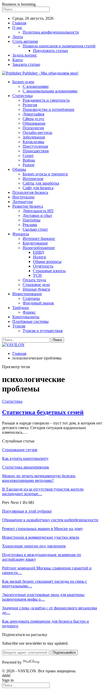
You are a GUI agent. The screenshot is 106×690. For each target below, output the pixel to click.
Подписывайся (64, 652)
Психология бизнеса (30, 192)
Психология (33, 128)
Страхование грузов (19, 450)
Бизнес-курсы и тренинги (45, 174)
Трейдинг (20, 307)
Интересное (33, 178)
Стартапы (31, 298)
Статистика (22, 95)
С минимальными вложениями (50, 91)
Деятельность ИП (38, 211)
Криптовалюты (25, 317)
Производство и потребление (48, 109)
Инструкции (23, 197)
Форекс (29, 312)
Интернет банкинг (39, 238)
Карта (17, 60)
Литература (22, 201)
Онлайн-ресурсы (37, 132)
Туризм (18, 326)
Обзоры (19, 169)
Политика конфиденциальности (51, 32)
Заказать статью (26, 64)
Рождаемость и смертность (46, 100)
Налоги (39, 257)
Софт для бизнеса (38, 188)
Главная (19, 23)
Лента (17, 37)
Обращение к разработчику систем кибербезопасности (50, 520)
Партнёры (31, 220)
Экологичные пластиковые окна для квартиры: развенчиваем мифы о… (43, 596)
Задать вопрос (24, 55)
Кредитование (35, 243)
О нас (17, 27)
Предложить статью (50, 50)
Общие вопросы (47, 261)
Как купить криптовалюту (25, 458)
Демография (33, 114)
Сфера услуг (34, 118)
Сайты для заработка (41, 183)
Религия (30, 105)
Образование (34, 123)
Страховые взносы (49, 271)
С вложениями (36, 86)
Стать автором (25, 41)
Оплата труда (34, 280)
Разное (28, 165)
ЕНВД (38, 252)
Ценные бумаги (36, 289)
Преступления (35, 146)
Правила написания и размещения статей (59, 46)
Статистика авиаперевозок (25, 467)
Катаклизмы (33, 142)
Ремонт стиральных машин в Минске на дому (42, 528)
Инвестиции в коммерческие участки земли (40, 537)
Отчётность (43, 266)
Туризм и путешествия (43, 330)
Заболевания (34, 137)
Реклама (30, 224)
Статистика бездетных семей (43, 412)
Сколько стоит (35, 229)
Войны (29, 160)
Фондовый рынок (38, 303)
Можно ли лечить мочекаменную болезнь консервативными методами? (38, 478)
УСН (37, 275)
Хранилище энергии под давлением (34, 546)
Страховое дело (36, 284)
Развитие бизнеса (27, 206)
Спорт (28, 155)
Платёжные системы (30, 321)
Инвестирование (27, 294)
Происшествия (36, 151)
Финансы (20, 234)
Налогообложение (39, 248)
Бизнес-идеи (23, 82)
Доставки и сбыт (37, 215)
